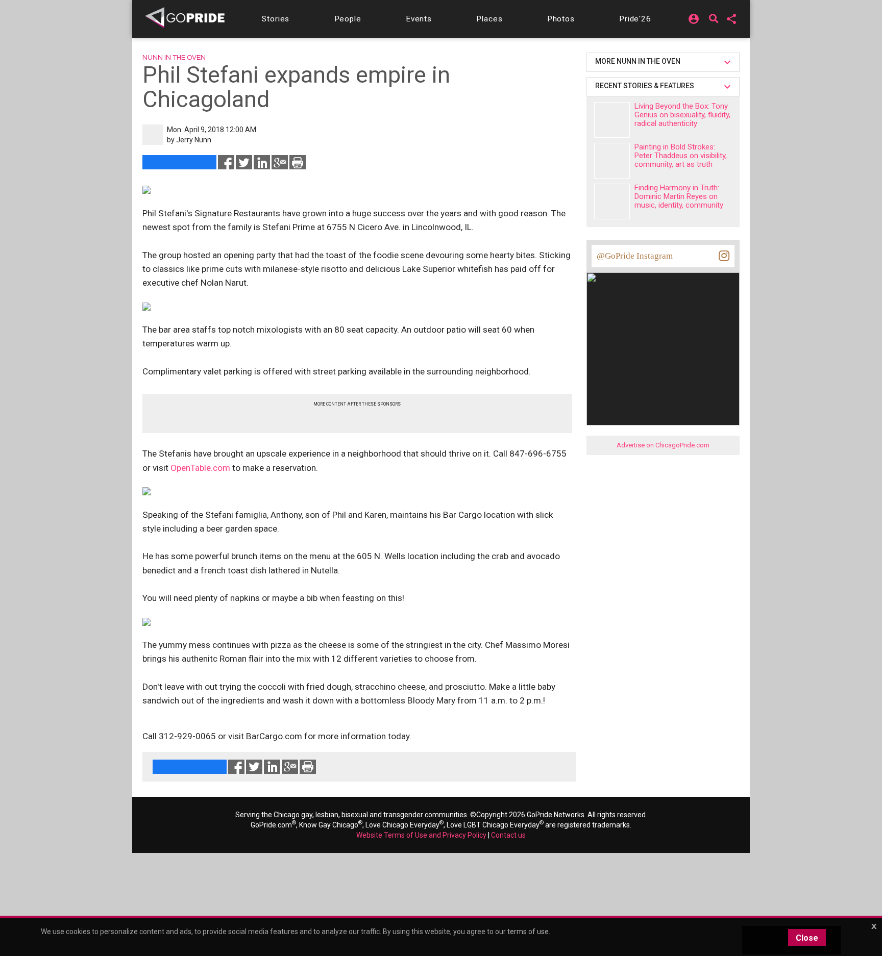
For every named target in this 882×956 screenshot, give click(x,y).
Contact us (508, 835)
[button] (276, 19)
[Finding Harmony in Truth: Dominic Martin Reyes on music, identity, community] (612, 201)
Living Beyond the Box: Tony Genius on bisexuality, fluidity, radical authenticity (682, 115)
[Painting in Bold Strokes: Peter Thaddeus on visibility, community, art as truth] (612, 161)
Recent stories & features (645, 86)
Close (807, 938)
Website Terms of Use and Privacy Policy (421, 835)
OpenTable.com (200, 468)
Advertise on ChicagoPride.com (663, 445)
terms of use (528, 931)
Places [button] (489, 18)
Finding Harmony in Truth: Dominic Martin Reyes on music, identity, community (678, 196)
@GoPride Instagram (635, 256)
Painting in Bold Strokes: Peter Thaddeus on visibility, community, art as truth (680, 155)
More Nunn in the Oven (637, 61)
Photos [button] (561, 18)
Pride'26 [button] (635, 18)
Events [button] (419, 18)
